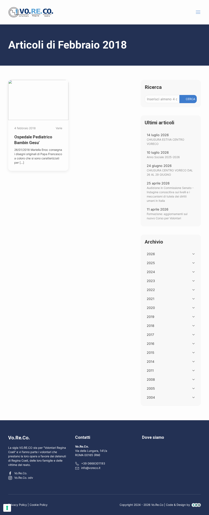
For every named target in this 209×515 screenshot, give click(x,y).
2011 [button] (150, 370)
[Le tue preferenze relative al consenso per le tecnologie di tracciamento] (7, 508)
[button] (198, 12)
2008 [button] (151, 379)
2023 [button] (151, 281)
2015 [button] (150, 353)
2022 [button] (151, 290)
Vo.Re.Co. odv (23, 477)
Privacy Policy (17, 504)
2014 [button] (150, 362)
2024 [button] (151, 272)
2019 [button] (150, 317)
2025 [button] (151, 263)
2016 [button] (150, 344)
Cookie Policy (39, 504)
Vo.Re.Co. (20, 473)
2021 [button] (150, 299)
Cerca (190, 99)
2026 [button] (151, 254)
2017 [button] (150, 335)
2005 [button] (151, 388)
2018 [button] (150, 326)
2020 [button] (151, 308)
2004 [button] (151, 397)
